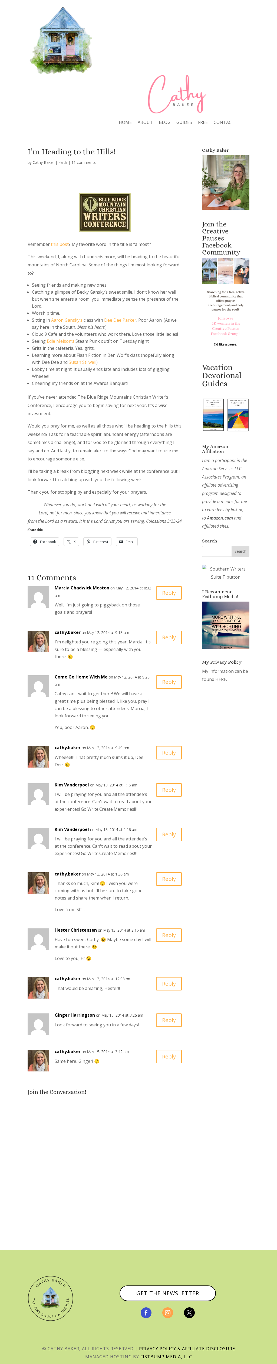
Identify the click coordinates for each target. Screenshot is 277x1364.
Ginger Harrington (75, 1015)
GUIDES (184, 122)
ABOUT (145, 122)
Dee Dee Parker (120, 320)
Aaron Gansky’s (67, 320)
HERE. (221, 679)
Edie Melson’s (61, 341)
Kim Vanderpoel (72, 785)
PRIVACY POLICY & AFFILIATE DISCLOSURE (187, 1349)
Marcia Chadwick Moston (82, 588)
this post (60, 244)
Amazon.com (220, 518)
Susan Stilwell (82, 362)
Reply (169, 592)
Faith (62, 162)
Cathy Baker (43, 162)
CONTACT (224, 122)
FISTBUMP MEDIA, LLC (166, 1357)
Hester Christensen (76, 930)
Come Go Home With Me (81, 677)
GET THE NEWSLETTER (167, 1293)
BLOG (164, 122)
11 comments (83, 162)
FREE (203, 122)
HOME (125, 122)
